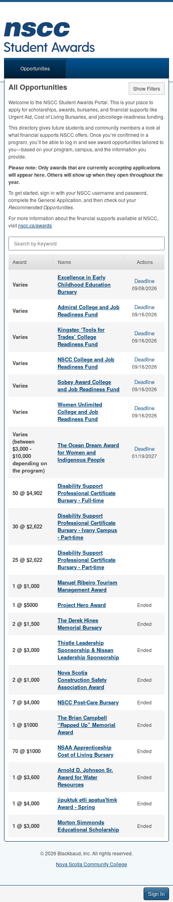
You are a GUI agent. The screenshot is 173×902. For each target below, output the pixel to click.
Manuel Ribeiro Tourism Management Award (87, 585)
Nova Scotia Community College (91, 864)
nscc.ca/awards (35, 225)
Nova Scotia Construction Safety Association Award (82, 680)
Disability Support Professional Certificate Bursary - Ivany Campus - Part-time (87, 526)
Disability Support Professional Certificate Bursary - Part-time (86, 560)
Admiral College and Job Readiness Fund (88, 310)
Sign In (156, 894)
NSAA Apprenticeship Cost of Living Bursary (85, 750)
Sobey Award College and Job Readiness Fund (88, 385)
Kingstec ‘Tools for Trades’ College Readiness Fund (81, 337)
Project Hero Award (82, 605)
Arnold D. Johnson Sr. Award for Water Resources (85, 777)
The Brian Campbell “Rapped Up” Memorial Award (86, 725)
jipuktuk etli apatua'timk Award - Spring (87, 803)
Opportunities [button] (35, 68)
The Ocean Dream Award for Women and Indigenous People (88, 452)
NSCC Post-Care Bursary (88, 702)
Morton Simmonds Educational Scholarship (88, 825)
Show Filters (146, 88)
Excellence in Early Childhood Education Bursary (84, 284)
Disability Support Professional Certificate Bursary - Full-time (86, 493)
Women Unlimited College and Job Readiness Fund (80, 411)
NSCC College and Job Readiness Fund (86, 362)
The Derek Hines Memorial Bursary (80, 623)
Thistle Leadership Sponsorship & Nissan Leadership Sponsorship (88, 650)
